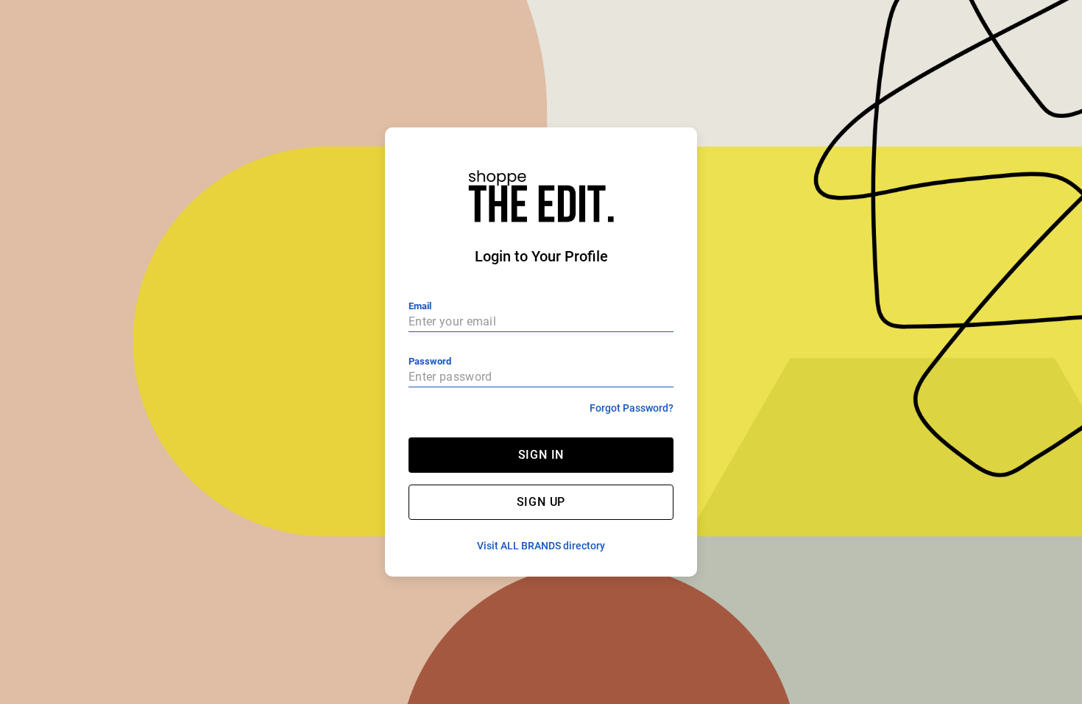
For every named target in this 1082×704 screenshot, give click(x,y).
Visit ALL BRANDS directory (541, 546)
